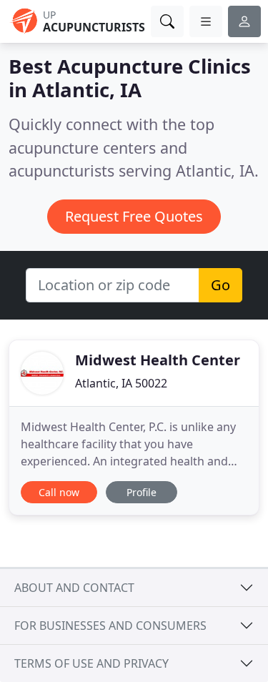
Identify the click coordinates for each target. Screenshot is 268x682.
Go (220, 285)
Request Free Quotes (134, 216)
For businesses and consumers (110, 625)
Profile (141, 492)
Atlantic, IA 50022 (121, 383)
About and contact (74, 587)
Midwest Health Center (157, 360)
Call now (59, 492)
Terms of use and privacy (91, 663)
